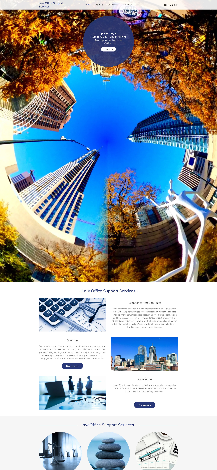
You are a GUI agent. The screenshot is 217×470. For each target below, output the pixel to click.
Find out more (72, 366)
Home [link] (88, 4)
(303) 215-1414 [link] (171, 4)
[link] (56, 6)
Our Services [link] (112, 4)
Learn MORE (108, 49)
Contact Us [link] (127, 4)
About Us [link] (98, 4)
